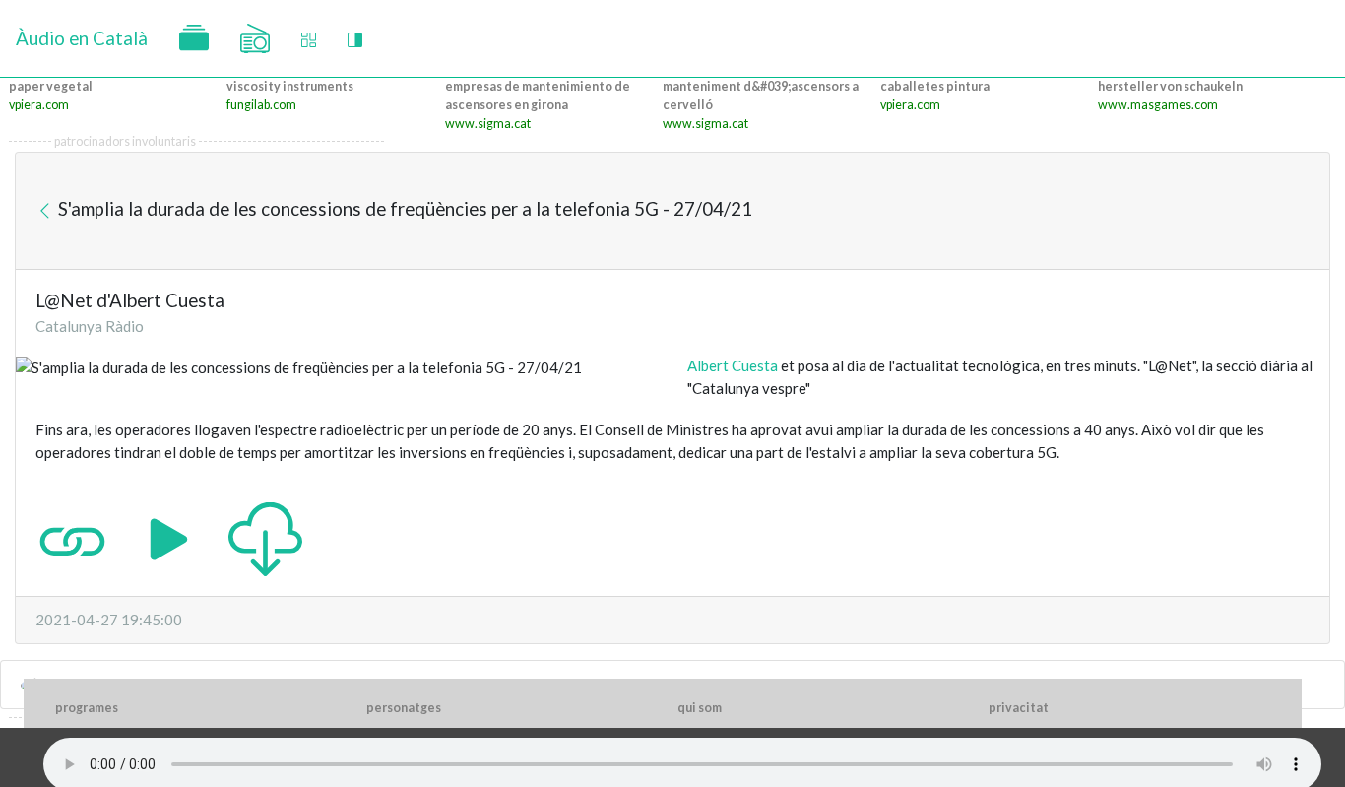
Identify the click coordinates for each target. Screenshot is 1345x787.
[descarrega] (265, 538)
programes (86, 707)
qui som (699, 707)
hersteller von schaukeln (1170, 86)
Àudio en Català (82, 38)
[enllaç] (72, 538)
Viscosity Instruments (289, 86)
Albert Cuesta (732, 365)
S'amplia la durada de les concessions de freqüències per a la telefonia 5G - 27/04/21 (403, 208)
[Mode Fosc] (355, 39)
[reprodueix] (169, 538)
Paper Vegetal (51, 86)
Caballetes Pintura (935, 86)
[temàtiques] (193, 38)
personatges (403, 707)
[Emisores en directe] (255, 38)
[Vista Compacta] (309, 39)
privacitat (1019, 707)
